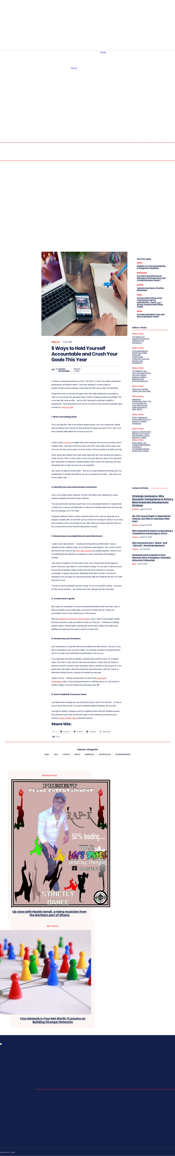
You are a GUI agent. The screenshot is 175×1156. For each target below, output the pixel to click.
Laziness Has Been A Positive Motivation (150, 289)
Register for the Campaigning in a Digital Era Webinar (151, 267)
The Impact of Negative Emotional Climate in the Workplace (140, 340)
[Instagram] (157, 1152)
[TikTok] (168, 1152)
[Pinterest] (101, 369)
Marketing (142, 272)
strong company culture (68, 718)
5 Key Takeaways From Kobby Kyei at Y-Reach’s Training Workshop (141, 420)
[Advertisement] (150, 467)
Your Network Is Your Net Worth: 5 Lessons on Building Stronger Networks (52, 1020)
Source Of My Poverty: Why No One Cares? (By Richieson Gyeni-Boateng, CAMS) (141, 435)
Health (55, 342)
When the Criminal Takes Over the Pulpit (141, 390)
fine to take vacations (84, 551)
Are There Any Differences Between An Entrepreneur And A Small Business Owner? (151, 278)
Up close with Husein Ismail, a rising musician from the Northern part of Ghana (49, 913)
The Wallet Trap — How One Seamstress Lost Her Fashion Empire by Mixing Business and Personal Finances (141, 376)
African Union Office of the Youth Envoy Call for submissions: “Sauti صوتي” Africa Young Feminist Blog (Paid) (150, 302)
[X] (93, 369)
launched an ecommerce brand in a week (74, 619)
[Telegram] (162, 1152)
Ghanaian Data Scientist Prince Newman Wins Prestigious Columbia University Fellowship (151, 558)
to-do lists (67, 442)
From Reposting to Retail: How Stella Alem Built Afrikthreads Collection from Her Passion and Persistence (140, 357)
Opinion (135, 509)
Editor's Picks (138, 333)
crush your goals (67, 407)
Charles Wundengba (64, 370)
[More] (119, 369)
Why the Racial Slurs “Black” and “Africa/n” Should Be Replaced (149, 544)
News (139, 262)
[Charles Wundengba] (53, 369)
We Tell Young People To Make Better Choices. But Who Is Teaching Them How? (151, 519)
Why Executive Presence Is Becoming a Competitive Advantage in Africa (152, 532)
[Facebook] (84, 369)
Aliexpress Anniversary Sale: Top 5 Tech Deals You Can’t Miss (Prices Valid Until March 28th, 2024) (141, 404)
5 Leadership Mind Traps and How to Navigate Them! (151, 315)
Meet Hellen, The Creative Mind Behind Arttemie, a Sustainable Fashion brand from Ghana (141, 447)
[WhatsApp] (110, 369)
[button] (154, 127)
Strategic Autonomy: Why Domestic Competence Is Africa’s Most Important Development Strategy (152, 500)
